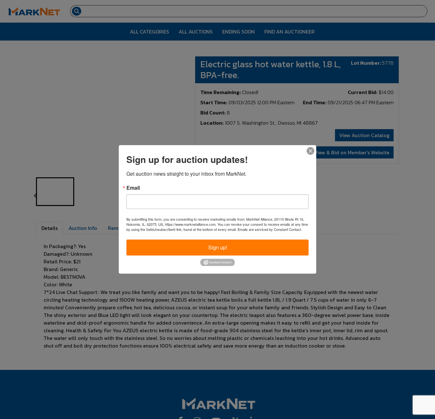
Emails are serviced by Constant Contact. (270, 229)
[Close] (310, 151)
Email (133, 187)
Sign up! (217, 247)
